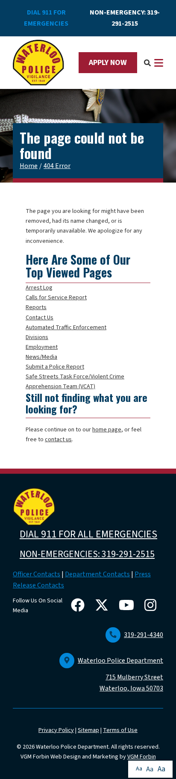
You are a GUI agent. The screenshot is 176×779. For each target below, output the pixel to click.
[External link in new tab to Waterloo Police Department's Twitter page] (103, 606)
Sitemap (88, 730)
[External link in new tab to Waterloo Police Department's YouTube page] (128, 606)
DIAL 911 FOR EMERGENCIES (46, 18)
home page (106, 429)
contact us (58, 439)
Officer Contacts (36, 574)
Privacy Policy (56, 730)
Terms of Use (120, 730)
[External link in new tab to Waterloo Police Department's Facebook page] (79, 606)
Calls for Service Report (56, 297)
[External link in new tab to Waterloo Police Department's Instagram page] (152, 606)
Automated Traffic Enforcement (66, 327)
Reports (36, 307)
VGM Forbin (141, 756)
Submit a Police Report (55, 367)
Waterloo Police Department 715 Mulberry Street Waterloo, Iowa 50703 (120, 674)
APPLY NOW (108, 62)
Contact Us (39, 317)
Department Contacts (97, 574)
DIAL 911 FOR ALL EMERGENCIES (88, 534)
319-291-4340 (143, 635)
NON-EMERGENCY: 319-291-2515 (125, 18)
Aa (139, 768)
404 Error (57, 166)
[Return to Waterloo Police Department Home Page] (38, 63)
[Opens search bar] (147, 63)
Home (29, 166)
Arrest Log (39, 287)
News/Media (41, 357)
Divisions (37, 337)
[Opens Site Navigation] (158, 63)
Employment (42, 347)
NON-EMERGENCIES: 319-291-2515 (87, 554)
